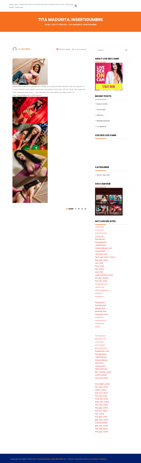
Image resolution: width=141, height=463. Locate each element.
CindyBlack (101, 126)
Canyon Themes (99, 459)
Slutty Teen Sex (103, 175)
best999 (26, 49)
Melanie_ (101, 115)
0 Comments (81, 49)
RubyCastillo (102, 104)
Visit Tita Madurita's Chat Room (27, 95)
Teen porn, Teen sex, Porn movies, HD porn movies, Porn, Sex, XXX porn (41, 4)
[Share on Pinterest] (85, 209)
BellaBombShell (103, 121)
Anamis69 (101, 109)
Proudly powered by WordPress (51, 459)
